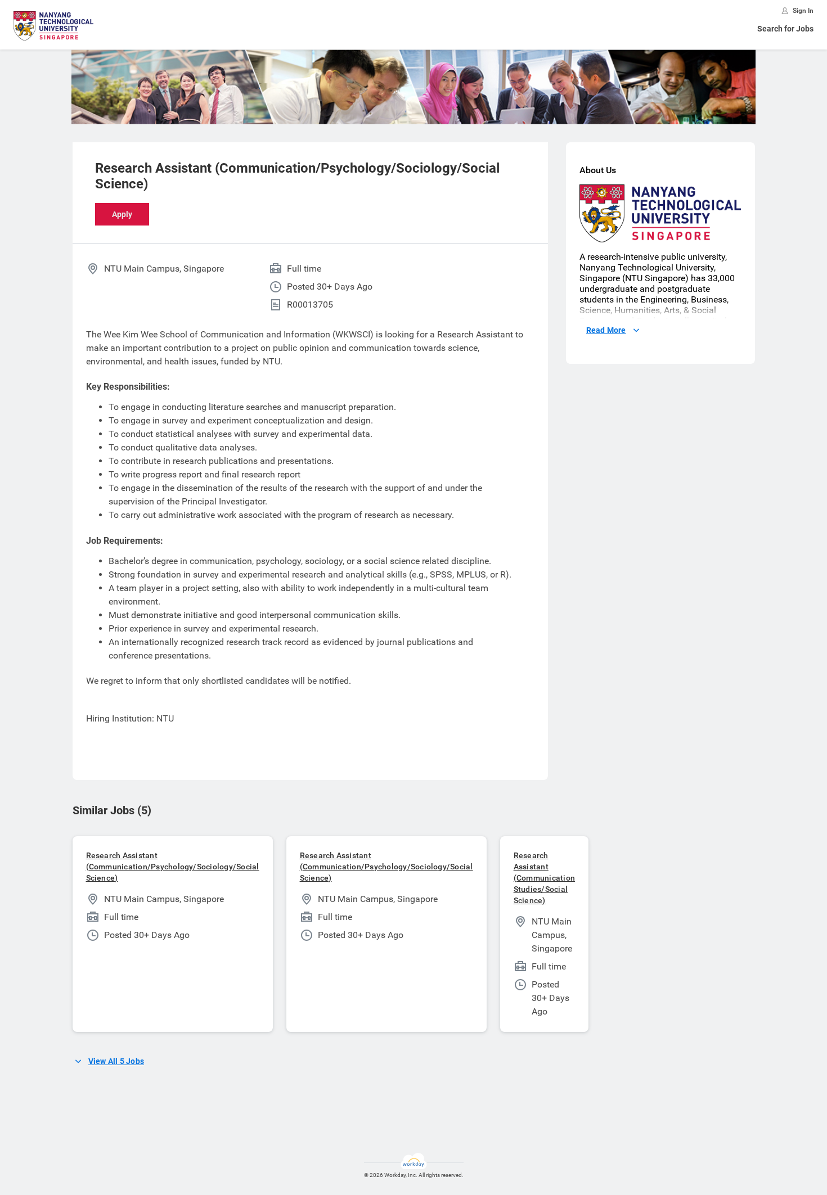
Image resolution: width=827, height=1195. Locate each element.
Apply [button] (122, 214)
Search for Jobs (785, 28)
